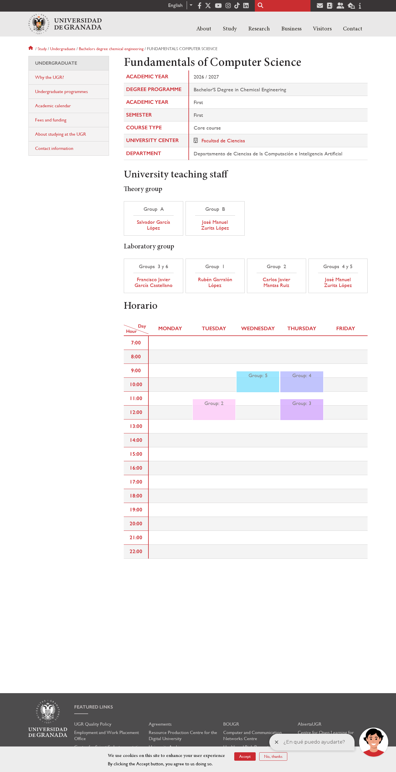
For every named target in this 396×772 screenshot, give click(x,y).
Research (259, 29)
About (203, 29)
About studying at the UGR (60, 134)
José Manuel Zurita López (215, 225)
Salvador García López (153, 225)
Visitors (322, 29)
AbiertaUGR (309, 724)
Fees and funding (50, 120)
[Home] (65, 24)
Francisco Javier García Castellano (153, 282)
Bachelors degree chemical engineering (111, 48)
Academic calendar (53, 105)
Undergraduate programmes (61, 91)
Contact (352, 29)
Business (291, 29)
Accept (245, 756)
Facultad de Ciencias (223, 140)
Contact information (54, 148)
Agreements (160, 724)
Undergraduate (62, 48)
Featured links (93, 707)
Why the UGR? (49, 77)
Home (31, 49)
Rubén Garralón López (215, 282)
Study (230, 29)
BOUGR (231, 724)
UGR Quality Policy (92, 724)
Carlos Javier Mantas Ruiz (276, 282)
